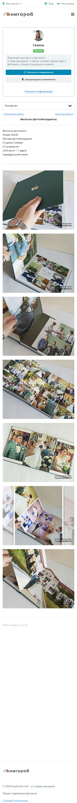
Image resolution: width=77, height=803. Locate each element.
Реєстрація (68, 3)
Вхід (51, 3)
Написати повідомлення (40, 72)
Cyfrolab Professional (15, 800)
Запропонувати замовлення (40, 79)
